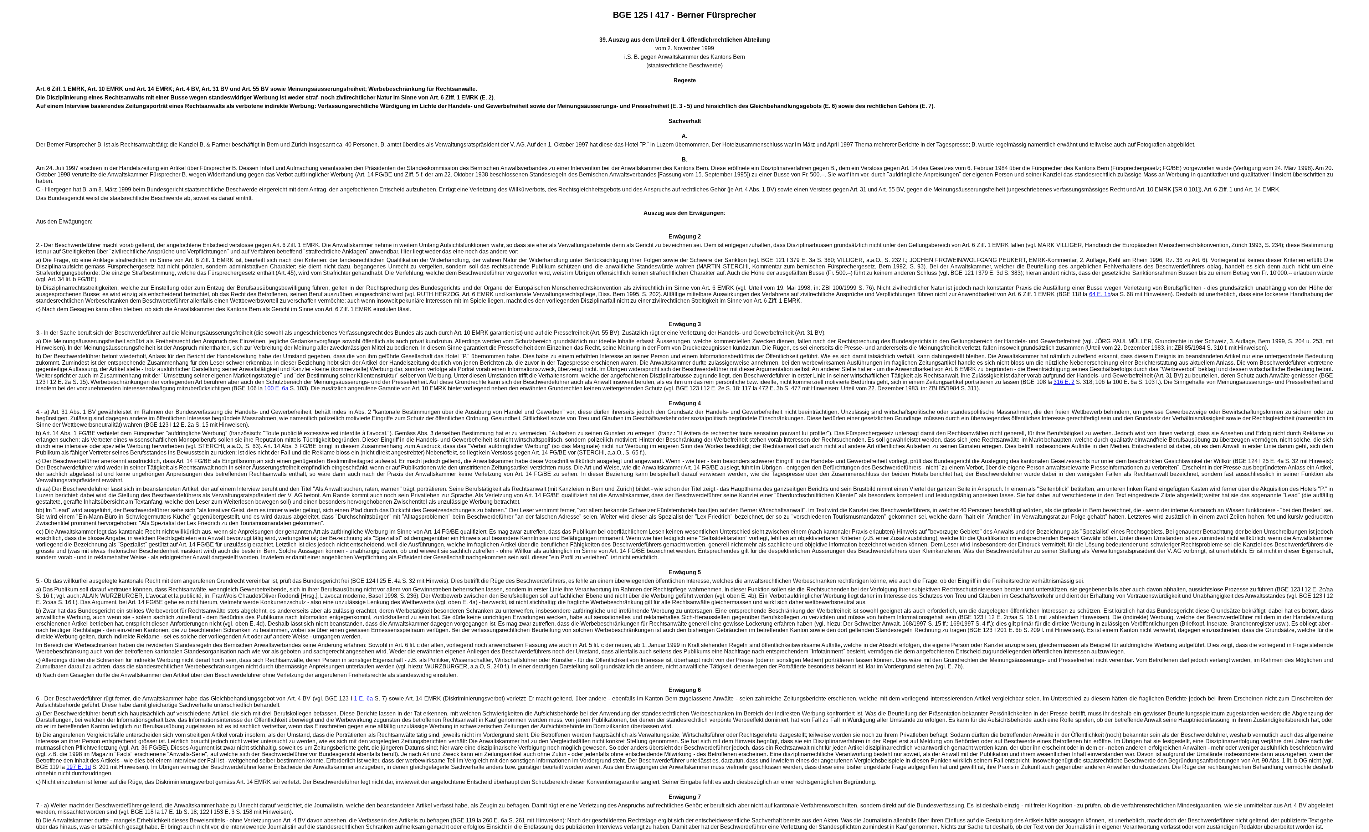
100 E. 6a (276, 388)
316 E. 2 (1064, 382)
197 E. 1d (78, 767)
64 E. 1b (1100, 294)
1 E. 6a (363, 698)
